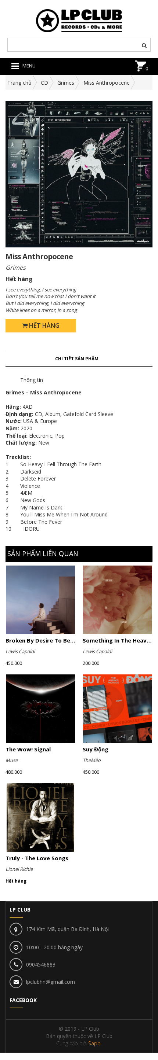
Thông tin (31, 379)
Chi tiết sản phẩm (76, 359)
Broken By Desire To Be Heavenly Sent (58, 640)
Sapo (94, 1043)
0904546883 (40, 964)
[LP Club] (79, 19)
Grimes (65, 82)
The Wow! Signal (28, 749)
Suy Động (95, 749)
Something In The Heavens (119, 640)
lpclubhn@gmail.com (50, 981)
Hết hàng (44, 325)
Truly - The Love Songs (37, 858)
